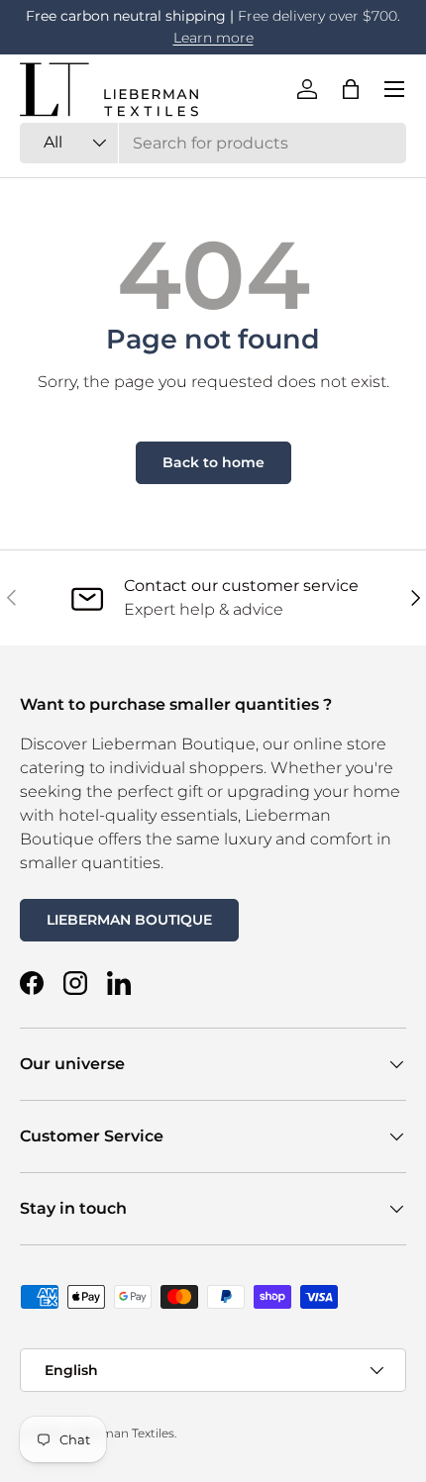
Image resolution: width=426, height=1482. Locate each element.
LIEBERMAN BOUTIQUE (129, 920)
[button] (351, 89)
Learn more (213, 38)
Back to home (213, 462)
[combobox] (213, 143)
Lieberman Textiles (119, 1433)
